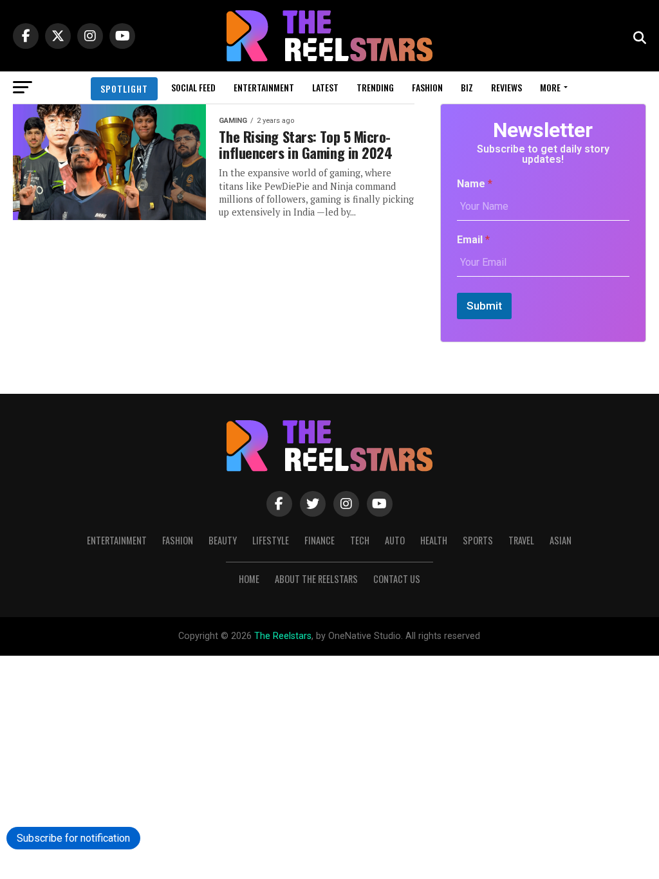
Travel (521, 540)
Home (249, 579)
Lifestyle (270, 540)
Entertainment (264, 87)
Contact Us (396, 579)
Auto (395, 540)
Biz (467, 87)
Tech (359, 540)
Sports (478, 540)
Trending (375, 87)
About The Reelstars (316, 579)
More (550, 87)
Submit (484, 305)
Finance (319, 540)
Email (473, 240)
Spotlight (124, 88)
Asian (560, 540)
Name (474, 184)
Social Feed (193, 87)
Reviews (506, 87)
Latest (325, 87)
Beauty (223, 540)
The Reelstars (282, 636)
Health (433, 540)
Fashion (427, 87)
